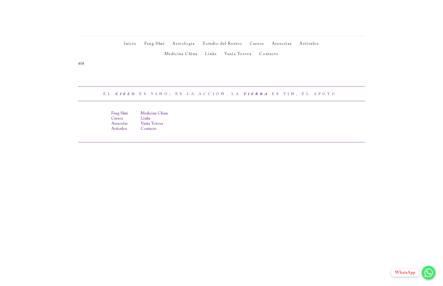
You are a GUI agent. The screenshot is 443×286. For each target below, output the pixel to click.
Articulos (309, 44)
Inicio (130, 44)
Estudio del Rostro (222, 44)
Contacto (268, 54)
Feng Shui (154, 44)
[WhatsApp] (429, 273)
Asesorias (282, 44)
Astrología (183, 44)
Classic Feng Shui (116, 18)
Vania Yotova (237, 54)
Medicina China (181, 54)
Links (211, 54)
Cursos (257, 44)
